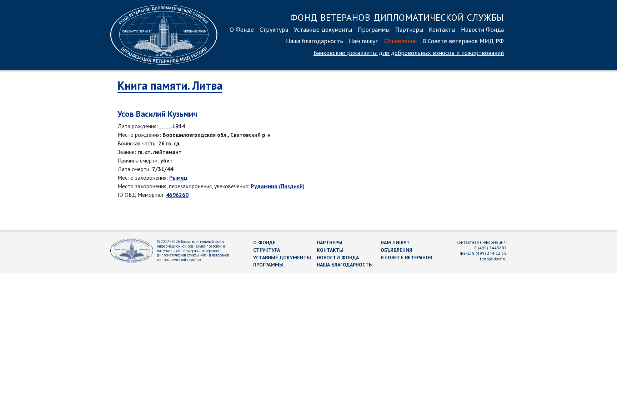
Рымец (178, 177)
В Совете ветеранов (406, 257)
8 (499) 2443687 (490, 247)
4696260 (177, 194)
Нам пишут (363, 41)
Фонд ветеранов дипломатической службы (397, 17)
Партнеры (409, 29)
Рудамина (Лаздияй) (278, 186)
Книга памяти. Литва (169, 85)
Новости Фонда (482, 29)
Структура (274, 29)
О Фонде (242, 29)
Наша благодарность (314, 41)
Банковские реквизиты (408, 53)
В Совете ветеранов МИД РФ (463, 41)
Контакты (442, 29)
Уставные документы (323, 29)
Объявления (400, 41)
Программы (374, 29)
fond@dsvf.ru (493, 258)
